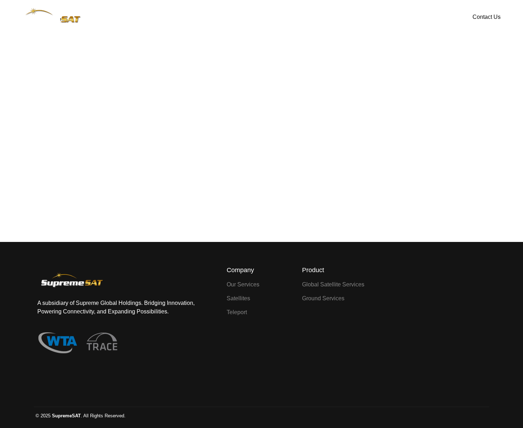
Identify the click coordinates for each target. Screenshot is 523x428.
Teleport (321, 17)
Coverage (279, 17)
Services (237, 17)
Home (199, 17)
